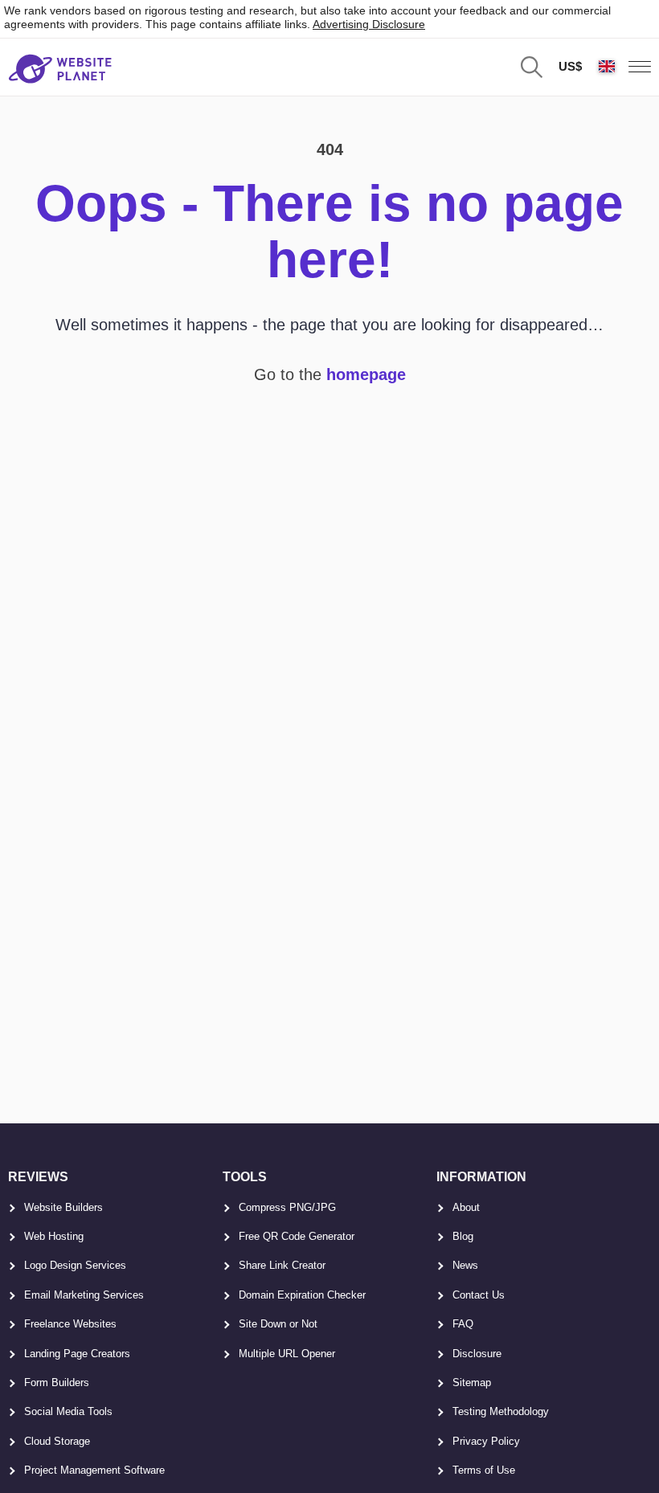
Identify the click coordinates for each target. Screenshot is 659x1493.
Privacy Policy (486, 1441)
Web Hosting (54, 1236)
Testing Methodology (500, 1411)
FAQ (462, 1324)
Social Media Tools (68, 1411)
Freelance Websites (70, 1324)
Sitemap (471, 1382)
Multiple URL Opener (287, 1354)
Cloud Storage (57, 1441)
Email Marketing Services (84, 1295)
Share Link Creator (282, 1265)
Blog (462, 1236)
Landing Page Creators (77, 1354)
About (466, 1207)
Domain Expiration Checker (302, 1295)
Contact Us (478, 1295)
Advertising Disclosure (369, 24)
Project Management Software (94, 1470)
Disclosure (476, 1354)
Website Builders (63, 1207)
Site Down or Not (278, 1324)
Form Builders (56, 1382)
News (465, 1265)
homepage (366, 374)
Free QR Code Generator (296, 1236)
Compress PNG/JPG (287, 1207)
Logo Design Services (75, 1265)
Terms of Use (483, 1470)
